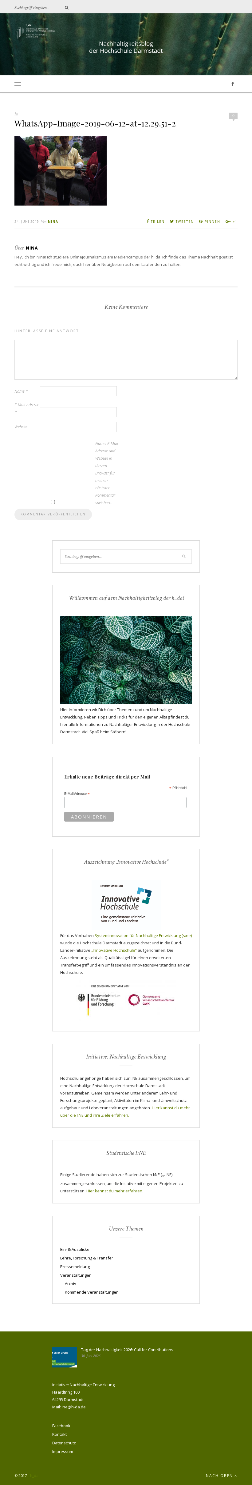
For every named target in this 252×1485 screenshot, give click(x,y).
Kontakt (59, 1434)
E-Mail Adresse (77, 794)
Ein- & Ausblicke (74, 1249)
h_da (34, 1475)
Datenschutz (64, 1443)
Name (21, 391)
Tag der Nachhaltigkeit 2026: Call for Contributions (127, 1349)
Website (20, 427)
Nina (53, 221)
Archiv (70, 1283)
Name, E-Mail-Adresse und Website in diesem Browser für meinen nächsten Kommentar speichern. (107, 473)
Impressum (62, 1451)
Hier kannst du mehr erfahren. (114, 1191)
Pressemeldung (75, 1266)
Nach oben (220, 1475)
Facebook (61, 1425)
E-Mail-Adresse (26, 408)
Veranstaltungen (76, 1275)
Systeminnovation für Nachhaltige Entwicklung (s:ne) (143, 935)
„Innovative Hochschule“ (114, 950)
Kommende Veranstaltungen (92, 1292)
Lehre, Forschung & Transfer (86, 1258)
